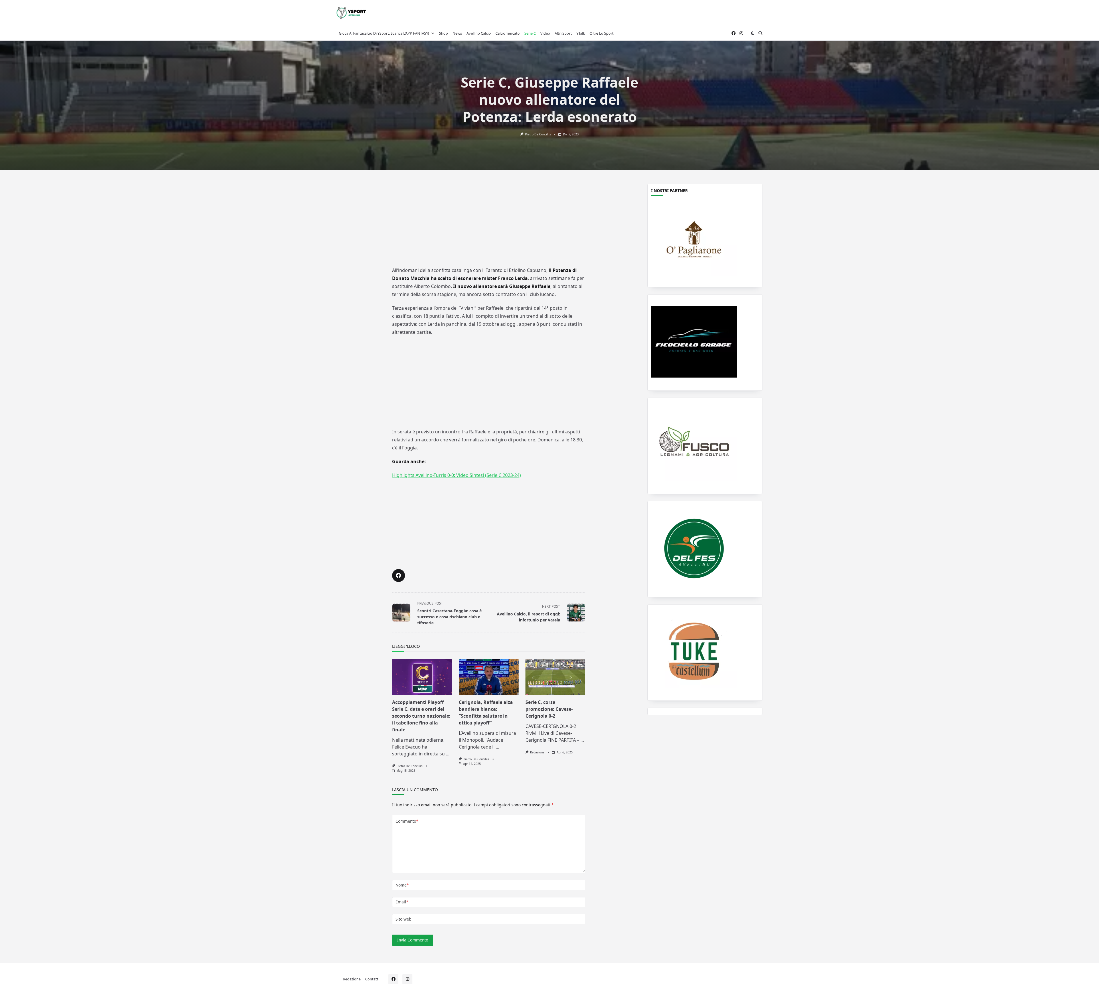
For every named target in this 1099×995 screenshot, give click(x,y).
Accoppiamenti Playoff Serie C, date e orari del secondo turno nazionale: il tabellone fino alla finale (421, 716)
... (447, 754)
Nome (402, 885)
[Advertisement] (488, 222)
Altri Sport (563, 33)
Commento (407, 821)
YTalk (580, 33)
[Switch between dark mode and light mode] (752, 33)
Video (545, 33)
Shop (443, 33)
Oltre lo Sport (602, 33)
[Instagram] (741, 33)
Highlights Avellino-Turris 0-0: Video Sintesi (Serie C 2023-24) (456, 475)
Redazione (537, 752)
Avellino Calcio (479, 33)
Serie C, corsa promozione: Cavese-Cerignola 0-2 (549, 709)
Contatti (372, 978)
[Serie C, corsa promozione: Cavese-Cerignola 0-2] (555, 677)
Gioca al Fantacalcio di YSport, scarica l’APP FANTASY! (384, 33)
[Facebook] (734, 33)
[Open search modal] (760, 33)
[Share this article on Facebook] (398, 575)
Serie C (530, 33)
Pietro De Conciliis (538, 134)
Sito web (403, 919)
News (457, 33)
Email (402, 902)
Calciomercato (507, 33)
